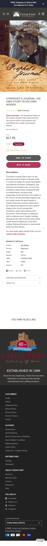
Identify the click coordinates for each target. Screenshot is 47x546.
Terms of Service (11, 416)
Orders (7, 402)
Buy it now (23, 165)
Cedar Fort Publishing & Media (24, 528)
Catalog (8, 461)
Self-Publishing (11, 433)
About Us (8, 474)
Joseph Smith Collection (15, 234)
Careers (8, 481)
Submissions (10, 429)
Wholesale (9, 464)
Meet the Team (11, 478)
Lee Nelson (12, 129)
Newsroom (9, 485)
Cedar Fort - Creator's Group (16, 451)
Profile (7, 398)
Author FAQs (10, 447)
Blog (7, 488)
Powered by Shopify (13, 531)
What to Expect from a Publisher (17, 436)
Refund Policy (10, 409)
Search (8, 419)
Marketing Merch (11, 443)
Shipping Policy (11, 405)
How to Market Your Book (15, 440)
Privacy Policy (10, 412)
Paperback (19, 144)
